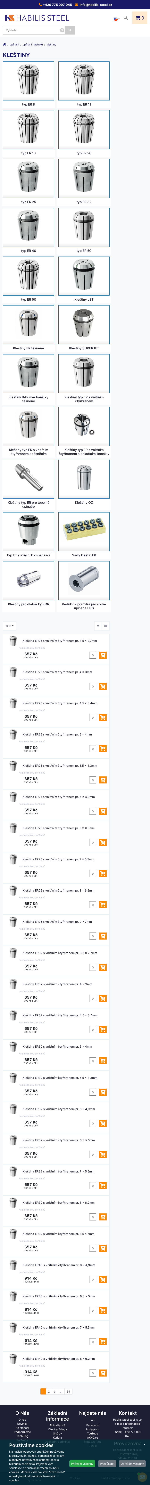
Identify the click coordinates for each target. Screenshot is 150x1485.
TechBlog (22, 1436)
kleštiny (51, 44)
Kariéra (57, 1437)
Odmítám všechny (132, 1463)
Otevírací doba (57, 1429)
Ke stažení (22, 1427)
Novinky (22, 1423)
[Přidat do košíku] (103, 655)
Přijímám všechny (82, 1463)
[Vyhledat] (70, 30)
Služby (57, 1433)
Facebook (92, 1425)
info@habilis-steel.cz (95, 5)
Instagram (92, 1429)
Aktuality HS (57, 1425)
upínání (14, 44)
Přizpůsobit (107, 1463)
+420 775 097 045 (57, 5)
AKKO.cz (92, 1437)
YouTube (92, 1433)
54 (68, 1391)
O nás (22, 1419)
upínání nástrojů (33, 44)
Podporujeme (22, 1431)
